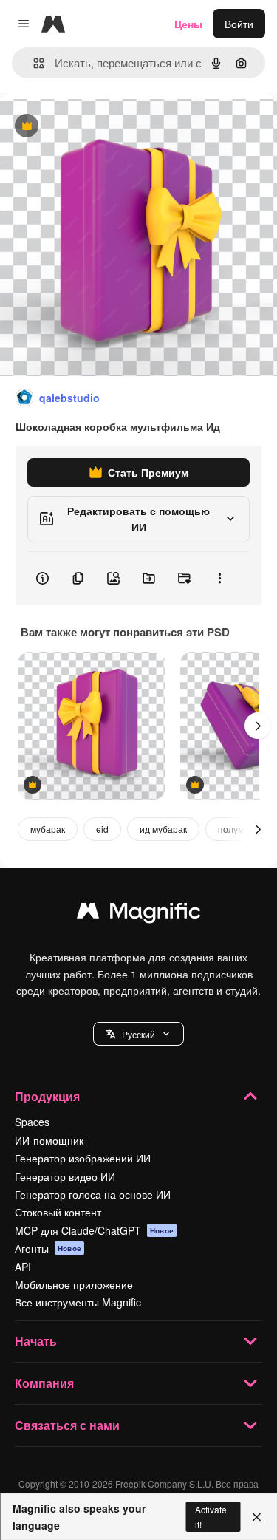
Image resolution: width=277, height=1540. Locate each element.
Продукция (47, 1096)
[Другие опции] (219, 578)
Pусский (138, 1034)
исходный (99, 126)
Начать (36, 1340)
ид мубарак (163, 828)
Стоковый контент (58, 1212)
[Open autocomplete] (33, 63)
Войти (239, 23)
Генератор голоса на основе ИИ (93, 1194)
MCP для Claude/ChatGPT (94, 1230)
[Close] (256, 1517)
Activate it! (211, 1516)
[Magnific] (139, 914)
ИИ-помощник (49, 1140)
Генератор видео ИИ (65, 1176)
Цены (188, 23)
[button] (138, 1034)
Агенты (48, 1248)
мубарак (47, 828)
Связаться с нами (67, 1425)
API (23, 1266)
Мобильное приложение (74, 1284)
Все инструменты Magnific (78, 1302)
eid (102, 828)
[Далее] (257, 726)
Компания (44, 1382)
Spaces (32, 1121)
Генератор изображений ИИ (83, 1158)
